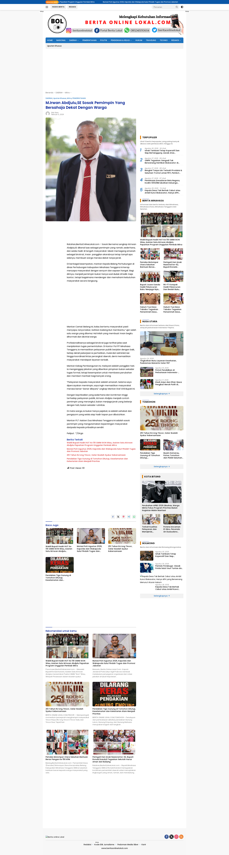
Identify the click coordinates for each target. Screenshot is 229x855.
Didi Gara (54, 112)
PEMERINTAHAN (89, 40)
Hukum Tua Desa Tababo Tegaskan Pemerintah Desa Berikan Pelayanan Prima (149, 309)
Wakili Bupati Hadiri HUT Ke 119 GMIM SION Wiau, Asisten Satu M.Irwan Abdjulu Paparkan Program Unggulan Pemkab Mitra (100, 443)
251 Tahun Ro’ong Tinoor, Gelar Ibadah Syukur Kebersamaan (170, 2)
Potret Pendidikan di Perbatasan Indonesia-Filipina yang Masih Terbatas (169, 371)
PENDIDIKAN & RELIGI (120, 40)
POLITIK (103, 40)
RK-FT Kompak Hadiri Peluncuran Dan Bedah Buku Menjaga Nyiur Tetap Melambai (173, 287)
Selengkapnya (161, 393)
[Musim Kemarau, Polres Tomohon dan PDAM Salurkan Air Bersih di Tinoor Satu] (173, 444)
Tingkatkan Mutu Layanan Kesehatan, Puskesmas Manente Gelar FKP (158, 361)
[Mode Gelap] (182, 7)
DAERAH (73, 40)
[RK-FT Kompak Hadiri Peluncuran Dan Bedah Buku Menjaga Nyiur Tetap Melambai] (173, 276)
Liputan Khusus (54, 46)
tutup (42, 11)
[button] (176, 7)
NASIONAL (61, 40)
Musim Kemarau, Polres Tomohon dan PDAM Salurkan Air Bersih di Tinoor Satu (172, 455)
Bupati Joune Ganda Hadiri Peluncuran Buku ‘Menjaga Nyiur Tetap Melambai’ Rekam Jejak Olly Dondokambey (150, 287)
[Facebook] (166, 837)
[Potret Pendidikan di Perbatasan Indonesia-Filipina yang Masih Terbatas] (146, 372)
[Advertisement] (33, 50)
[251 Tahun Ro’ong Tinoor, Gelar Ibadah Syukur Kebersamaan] (122, 536)
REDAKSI (72, 7)
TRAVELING (151, 40)
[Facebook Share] (113, 517)
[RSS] (181, 837)
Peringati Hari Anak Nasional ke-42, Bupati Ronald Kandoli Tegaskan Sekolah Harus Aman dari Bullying (113, 759)
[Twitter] (171, 837)
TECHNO (164, 40)
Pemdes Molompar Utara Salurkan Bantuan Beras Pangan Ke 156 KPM (67, 758)
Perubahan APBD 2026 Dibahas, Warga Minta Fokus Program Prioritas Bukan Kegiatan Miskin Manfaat (160, 508)
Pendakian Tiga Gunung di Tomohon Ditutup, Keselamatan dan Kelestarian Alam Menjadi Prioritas (97, 460)
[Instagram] (176, 837)
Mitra (69, 98)
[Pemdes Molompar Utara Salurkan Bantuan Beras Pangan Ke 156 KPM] (67, 742)
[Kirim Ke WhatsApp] (134, 517)
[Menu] (47, 7)
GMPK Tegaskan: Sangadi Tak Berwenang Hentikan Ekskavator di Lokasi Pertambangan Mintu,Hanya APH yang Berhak (163, 161)
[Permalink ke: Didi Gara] (48, 113)
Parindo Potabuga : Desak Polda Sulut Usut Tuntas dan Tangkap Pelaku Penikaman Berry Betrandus (169, 567)
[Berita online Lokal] (114, 23)
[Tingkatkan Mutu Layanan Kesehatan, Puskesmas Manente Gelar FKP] (161, 343)
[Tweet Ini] (118, 517)
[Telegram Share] (129, 517)
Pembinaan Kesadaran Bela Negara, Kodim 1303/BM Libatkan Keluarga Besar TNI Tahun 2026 (162, 181)
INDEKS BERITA (58, 7)
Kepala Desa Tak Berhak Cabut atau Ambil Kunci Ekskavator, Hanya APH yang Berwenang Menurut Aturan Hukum (162, 191)
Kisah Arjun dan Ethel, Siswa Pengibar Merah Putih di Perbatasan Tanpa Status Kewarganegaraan (168, 383)
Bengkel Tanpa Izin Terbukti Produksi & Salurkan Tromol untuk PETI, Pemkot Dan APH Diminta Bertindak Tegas (163, 171)
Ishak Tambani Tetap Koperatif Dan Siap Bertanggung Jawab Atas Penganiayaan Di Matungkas (162, 151)
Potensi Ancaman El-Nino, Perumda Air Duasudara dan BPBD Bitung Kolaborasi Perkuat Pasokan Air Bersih (171, 529)
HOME (50, 40)
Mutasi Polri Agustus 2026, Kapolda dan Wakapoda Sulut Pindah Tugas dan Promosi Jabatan (99, 2)
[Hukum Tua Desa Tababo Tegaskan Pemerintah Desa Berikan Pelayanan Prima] (150, 298)
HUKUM (138, 40)
